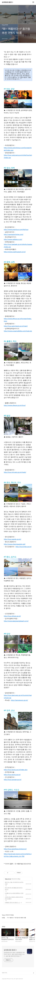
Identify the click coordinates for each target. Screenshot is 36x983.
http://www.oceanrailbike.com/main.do (18, 331)
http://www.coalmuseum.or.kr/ (15, 252)
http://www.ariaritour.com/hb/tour (16, 229)
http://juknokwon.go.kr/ (19, 700)
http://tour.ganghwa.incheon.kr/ (15, 849)
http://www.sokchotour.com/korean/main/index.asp (18, 149)
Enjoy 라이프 (8, 879)
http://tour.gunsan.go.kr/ (12, 780)
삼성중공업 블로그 (7, 2)
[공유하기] (10, 872)
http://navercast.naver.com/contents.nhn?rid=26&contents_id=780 (17, 855)
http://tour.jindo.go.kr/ (23, 547)
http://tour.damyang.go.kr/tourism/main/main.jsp (18, 696)
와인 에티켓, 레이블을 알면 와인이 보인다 (13, 888)
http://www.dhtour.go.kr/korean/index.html (18, 320)
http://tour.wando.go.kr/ (12, 539)
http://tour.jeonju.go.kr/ (12, 775)
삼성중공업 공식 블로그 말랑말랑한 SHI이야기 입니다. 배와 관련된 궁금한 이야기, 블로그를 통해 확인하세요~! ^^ (14, 954)
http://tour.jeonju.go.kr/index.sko (15, 770)
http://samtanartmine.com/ (13, 234)
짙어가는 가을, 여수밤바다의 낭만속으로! (14, 883)
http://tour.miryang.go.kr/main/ (15, 472)
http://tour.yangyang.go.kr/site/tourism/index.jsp (18, 156)
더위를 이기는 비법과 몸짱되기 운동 (14, 893)
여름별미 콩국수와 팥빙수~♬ (12, 902)
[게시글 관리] (12, 872)
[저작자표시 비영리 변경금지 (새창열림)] (25, 873)
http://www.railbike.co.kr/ (13, 239)
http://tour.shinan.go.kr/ (12, 616)
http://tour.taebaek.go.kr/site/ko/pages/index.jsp (18, 245)
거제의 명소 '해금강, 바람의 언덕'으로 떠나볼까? (14, 897)
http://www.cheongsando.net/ (14, 544)
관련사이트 (4, 972)
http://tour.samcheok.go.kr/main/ (16, 326)
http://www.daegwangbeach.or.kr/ (16, 621)
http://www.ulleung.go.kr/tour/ (15, 405)
